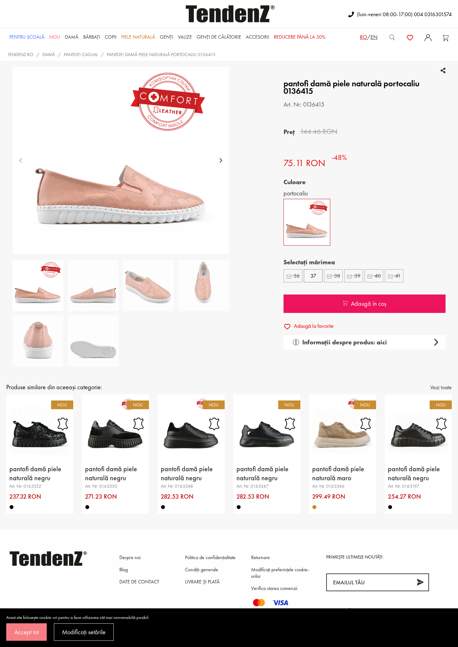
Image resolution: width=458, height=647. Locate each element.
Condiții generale (201, 569)
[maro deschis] (314, 507)
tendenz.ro (20, 54)
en (374, 37)
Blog (123, 569)
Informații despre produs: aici (344, 342)
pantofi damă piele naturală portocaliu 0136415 (161, 54)
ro (363, 37)
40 (377, 275)
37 (313, 275)
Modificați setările (84, 632)
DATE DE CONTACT (139, 581)
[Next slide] (221, 160)
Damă (72, 37)
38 (336, 275)
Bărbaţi (91, 37)
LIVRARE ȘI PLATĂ (202, 581)
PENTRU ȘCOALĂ (27, 37)
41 (397, 275)
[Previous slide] (21, 160)
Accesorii (257, 37)
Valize (185, 37)
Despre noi (130, 557)
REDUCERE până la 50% (299, 37)
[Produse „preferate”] (410, 37)
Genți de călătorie (219, 37)
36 (296, 275)
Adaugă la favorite (313, 325)
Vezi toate (441, 387)
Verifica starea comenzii (274, 588)
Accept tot (26, 632)
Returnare (260, 557)
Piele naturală (138, 37)
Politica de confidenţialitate (210, 557)
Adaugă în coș (368, 304)
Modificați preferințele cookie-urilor (280, 572)
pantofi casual (81, 54)
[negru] (11, 507)
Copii (111, 37)
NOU (54, 37)
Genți (166, 37)
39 (356, 275)
